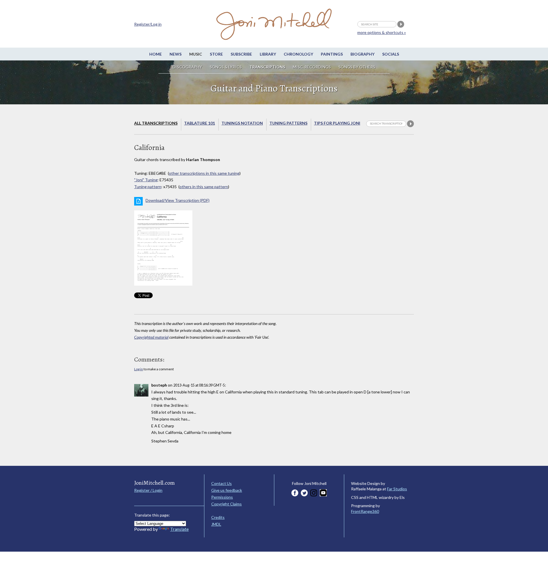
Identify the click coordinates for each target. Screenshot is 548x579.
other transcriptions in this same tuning (204, 173)
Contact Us (221, 483)
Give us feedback (226, 490)
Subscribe (241, 54)
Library (268, 54)
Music (195, 54)
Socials (390, 54)
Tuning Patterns (288, 123)
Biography (362, 54)
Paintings (332, 54)
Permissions (222, 497)
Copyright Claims (226, 503)
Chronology (298, 54)
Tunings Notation (242, 123)
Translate (179, 529)
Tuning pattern (147, 186)
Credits (218, 517)
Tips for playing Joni (337, 123)
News (176, 54)
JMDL (216, 524)
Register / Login (148, 490)
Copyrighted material (151, 337)
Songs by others (357, 66)
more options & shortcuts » (381, 32)
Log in (138, 369)
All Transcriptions (156, 123)
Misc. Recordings (312, 66)
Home (155, 54)
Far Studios (397, 488)
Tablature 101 (199, 123)
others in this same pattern (204, 186)
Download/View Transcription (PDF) (177, 200)
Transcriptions (267, 66)
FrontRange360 (365, 511)
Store (216, 54)
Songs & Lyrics (226, 66)
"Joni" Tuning (146, 179)
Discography (187, 66)
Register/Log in (148, 24)
